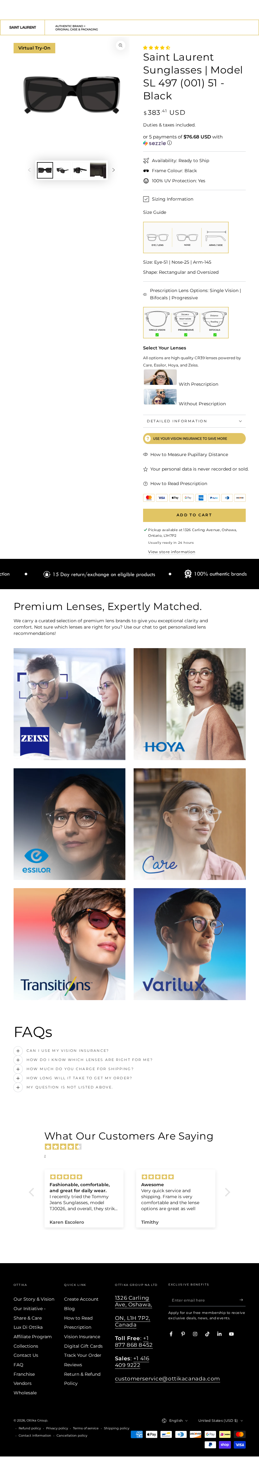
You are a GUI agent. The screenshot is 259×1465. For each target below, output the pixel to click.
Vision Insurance (82, 1336)
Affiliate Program (33, 1336)
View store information (171, 551)
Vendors (23, 1383)
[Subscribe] (242, 1300)
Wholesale (25, 1392)
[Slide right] (113, 170)
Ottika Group (37, 1420)
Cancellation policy (72, 1435)
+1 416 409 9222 (132, 1361)
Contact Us (26, 1355)
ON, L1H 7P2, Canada (132, 1321)
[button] (194, 140)
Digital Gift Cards (83, 1346)
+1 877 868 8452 (134, 1341)
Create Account (81, 1299)
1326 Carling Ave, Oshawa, (133, 1301)
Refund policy (30, 1428)
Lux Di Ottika (28, 1327)
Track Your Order (82, 1355)
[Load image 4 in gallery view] (98, 170)
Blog (69, 1308)
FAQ (18, 1364)
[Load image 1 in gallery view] (45, 170)
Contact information (35, 1435)
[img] (132, 1147)
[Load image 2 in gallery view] (63, 170)
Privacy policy (57, 1428)
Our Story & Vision (34, 1299)
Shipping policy (116, 1428)
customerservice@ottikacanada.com (167, 1378)
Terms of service (86, 1428)
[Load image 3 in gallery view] (80, 170)
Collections (26, 1346)
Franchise (24, 1374)
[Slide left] (29, 170)
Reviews (73, 1364)
